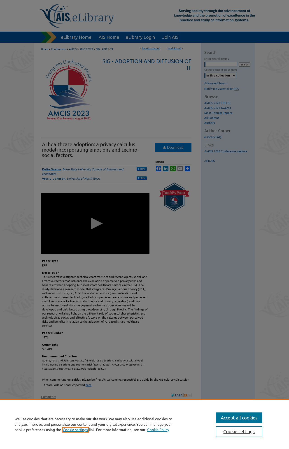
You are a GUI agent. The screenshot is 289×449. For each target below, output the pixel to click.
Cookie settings (75, 430)
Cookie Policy (158, 430)
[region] (144, 424)
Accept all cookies (239, 417)
